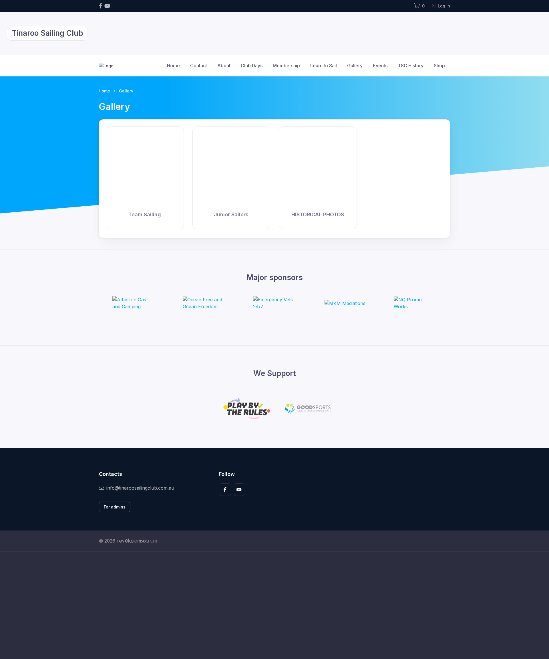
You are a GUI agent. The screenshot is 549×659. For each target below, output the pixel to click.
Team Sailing (144, 214)
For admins (115, 506)
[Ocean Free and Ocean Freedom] (204, 303)
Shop (439, 65)
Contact (198, 65)
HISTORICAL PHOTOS (317, 214)
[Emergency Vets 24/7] (274, 303)
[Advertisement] (270, 605)
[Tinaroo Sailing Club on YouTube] (107, 6)
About (223, 65)
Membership (286, 65)
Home (173, 65)
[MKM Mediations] (345, 303)
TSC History (410, 65)
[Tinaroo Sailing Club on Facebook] (100, 6)
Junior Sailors (231, 214)
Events (380, 65)
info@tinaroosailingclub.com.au (140, 488)
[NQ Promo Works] (415, 303)
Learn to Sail (323, 65)
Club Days (251, 65)
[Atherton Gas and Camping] (133, 303)
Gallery (355, 65)
